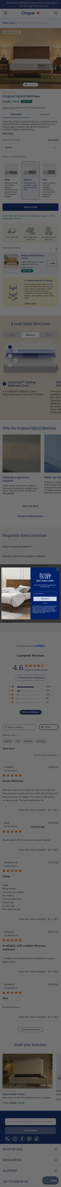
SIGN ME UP (45, 599)
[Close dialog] (57, 569)
